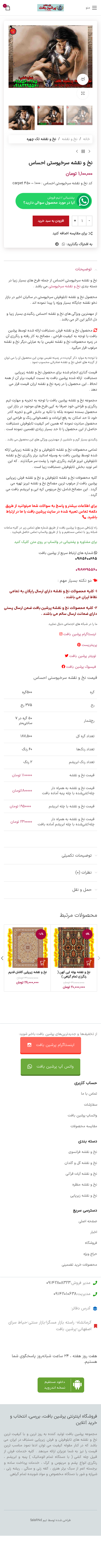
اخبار (93, 1232)
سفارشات (90, 1104)
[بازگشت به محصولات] (83, 152)
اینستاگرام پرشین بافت (80, 634)
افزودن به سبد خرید (51, 221)
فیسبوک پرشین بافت (81, 667)
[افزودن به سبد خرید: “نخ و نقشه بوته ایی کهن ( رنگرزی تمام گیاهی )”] (89, 963)
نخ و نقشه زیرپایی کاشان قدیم (28, 972)
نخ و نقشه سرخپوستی (65, 286)
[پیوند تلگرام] (57, 244)
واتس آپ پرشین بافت (55, 1066)
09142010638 (65, 1294)
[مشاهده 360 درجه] (83, 79)
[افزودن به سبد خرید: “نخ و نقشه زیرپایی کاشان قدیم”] (43, 963)
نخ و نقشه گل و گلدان (80, 1163)
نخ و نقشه (69, 139)
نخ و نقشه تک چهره (41, 139)
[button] (87, 64)
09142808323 (58, 1283)
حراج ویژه (90, 1254)
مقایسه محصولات (84, 1126)
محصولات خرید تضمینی (79, 1264)
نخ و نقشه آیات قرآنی (81, 1174)
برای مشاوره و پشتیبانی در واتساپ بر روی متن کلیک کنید (55, 542)
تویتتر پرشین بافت (83, 656)
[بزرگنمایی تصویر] (83, 93)
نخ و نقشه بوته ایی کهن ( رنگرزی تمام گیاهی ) (73, 974)
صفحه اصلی (88, 1221)
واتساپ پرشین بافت (82, 1115)
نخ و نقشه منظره (84, 1184)
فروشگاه (91, 1243)
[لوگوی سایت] (50, 7)
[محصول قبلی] (89, 152)
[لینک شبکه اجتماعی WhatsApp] (63, 244)
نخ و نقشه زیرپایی (83, 1195)
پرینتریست (89, 645)
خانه (86, 139)
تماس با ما (89, 1093)
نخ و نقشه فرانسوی (83, 1152)
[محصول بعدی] (77, 152)
